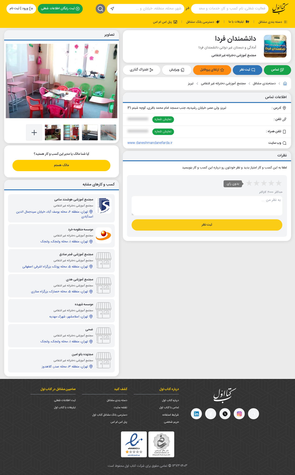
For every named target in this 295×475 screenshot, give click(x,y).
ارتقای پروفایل (209, 70)
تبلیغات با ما (237, 21)
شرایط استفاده (170, 415)
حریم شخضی (171, 422)
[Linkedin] (196, 413)
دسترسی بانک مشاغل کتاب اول (109, 415)
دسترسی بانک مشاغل (200, 22)
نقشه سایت (120, 407)
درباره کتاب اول (170, 400)
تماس (275, 70)
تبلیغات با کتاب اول (65, 407)
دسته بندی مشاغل (270, 22)
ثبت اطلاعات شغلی (65, 400)
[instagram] (239, 413)
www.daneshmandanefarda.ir (149, 143)
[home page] (280, 8)
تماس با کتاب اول (169, 407)
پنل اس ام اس (163, 22)
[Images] (108, 132)
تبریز (191, 83)
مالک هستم (61, 165)
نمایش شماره (163, 119)
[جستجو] (100, 9)
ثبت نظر (245, 70)
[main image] (61, 81)
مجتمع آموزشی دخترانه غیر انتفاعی (223, 83)
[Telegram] (253, 413)
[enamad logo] (134, 444)
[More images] (34, 132)
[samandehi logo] (161, 444)
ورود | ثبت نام (19, 8)
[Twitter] (224, 413)
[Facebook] (210, 413)
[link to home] (285, 84)
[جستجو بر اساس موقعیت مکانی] (112, 9)
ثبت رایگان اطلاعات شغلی (58, 8)
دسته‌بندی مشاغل (264, 83)
